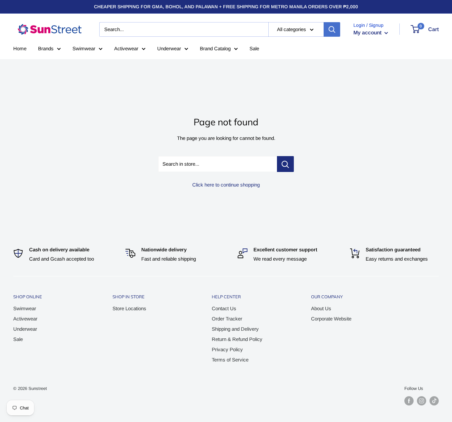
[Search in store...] (285, 164)
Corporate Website (331, 318)
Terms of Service (230, 359)
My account (368, 32)
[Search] (332, 29)
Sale (254, 48)
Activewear (126, 48)
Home (19, 48)
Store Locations (129, 308)
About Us (321, 308)
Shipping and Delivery (235, 329)
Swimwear (83, 48)
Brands (46, 48)
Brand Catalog (215, 48)
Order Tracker (227, 318)
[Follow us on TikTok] (434, 400)
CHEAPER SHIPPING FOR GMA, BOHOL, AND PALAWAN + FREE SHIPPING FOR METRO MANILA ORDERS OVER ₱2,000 (226, 6)
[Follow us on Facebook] (409, 400)
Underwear (169, 48)
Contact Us (224, 308)
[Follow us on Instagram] (421, 400)
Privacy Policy (227, 349)
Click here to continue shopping (226, 185)
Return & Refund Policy (237, 339)
